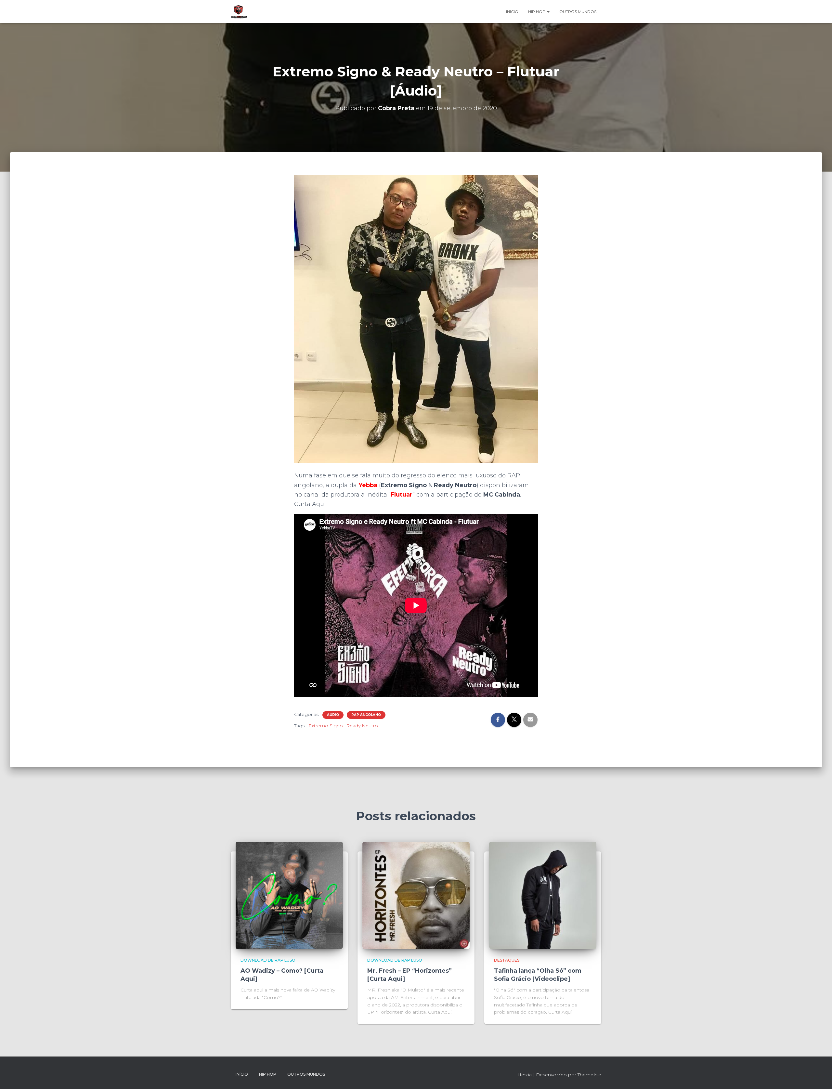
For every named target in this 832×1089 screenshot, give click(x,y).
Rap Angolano (366, 715)
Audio (333, 715)
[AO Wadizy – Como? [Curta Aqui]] (289, 895)
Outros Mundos (577, 11)
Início (512, 11)
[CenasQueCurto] (239, 12)
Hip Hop (537, 11)
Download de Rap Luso (267, 960)
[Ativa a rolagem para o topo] (819, 1076)
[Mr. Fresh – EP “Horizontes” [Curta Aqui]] (416, 895)
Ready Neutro (362, 726)
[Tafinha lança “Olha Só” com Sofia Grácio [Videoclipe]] (542, 895)
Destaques (506, 960)
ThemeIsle (589, 1075)
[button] (548, 11)
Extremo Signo (325, 726)
